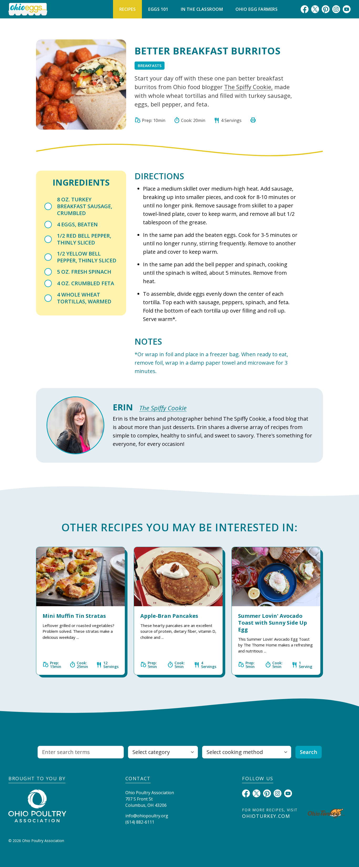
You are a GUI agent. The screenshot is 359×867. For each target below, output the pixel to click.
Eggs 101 (158, 9)
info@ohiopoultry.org (146, 816)
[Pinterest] (326, 9)
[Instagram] (336, 9)
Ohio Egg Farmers (256, 9)
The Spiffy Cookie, (248, 87)
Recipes (127, 9)
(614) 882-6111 (139, 822)
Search (308, 752)
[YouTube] (347, 9)
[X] (315, 9)
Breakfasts (149, 65)
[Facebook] (305, 9)
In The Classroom (202, 9)
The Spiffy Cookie (163, 408)
